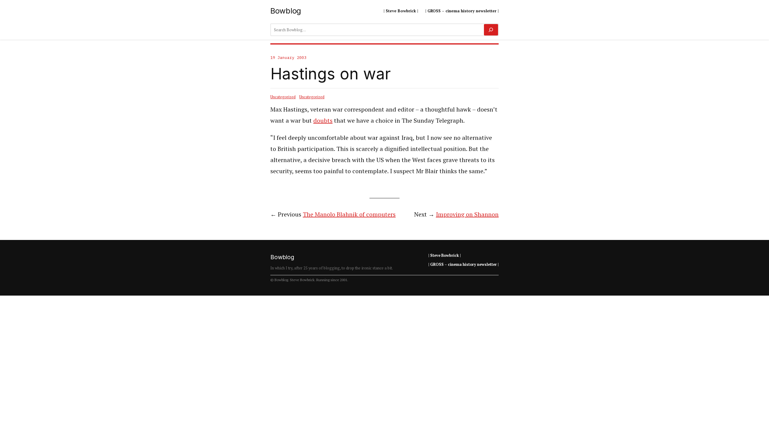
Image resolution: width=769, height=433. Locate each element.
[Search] (491, 29)
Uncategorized (283, 97)
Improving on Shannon (467, 214)
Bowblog (285, 10)
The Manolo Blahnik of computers (349, 214)
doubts (323, 120)
